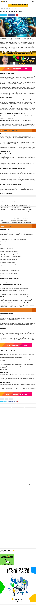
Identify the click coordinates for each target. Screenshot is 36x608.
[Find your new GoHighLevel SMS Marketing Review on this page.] (16, 347)
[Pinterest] (17, 15)
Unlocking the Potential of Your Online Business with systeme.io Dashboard (17, 546)
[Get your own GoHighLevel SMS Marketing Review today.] (16, 71)
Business (5, 8)
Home (2, 8)
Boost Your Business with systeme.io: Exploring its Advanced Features (29, 475)
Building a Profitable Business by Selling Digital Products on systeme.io (5, 475)
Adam (13, 550)
